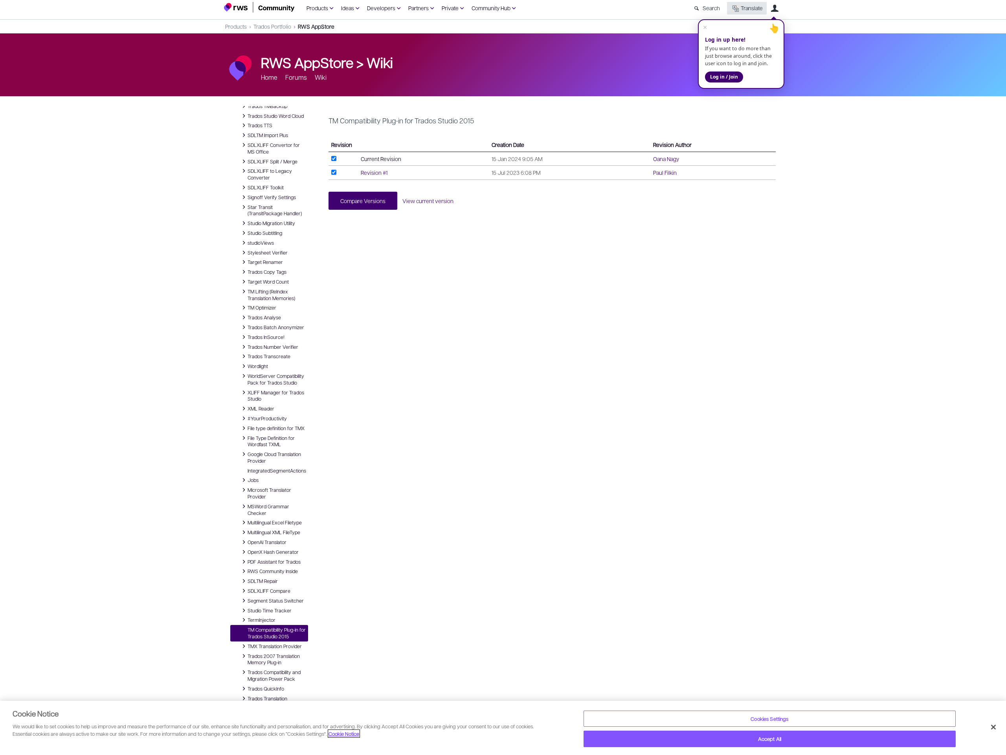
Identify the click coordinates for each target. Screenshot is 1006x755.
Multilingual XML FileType (274, 531)
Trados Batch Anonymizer (276, 326)
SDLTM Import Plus (268, 134)
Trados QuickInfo (266, 688)
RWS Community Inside (273, 570)
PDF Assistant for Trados (274, 561)
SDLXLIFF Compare (269, 590)
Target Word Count (268, 281)
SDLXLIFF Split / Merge (272, 161)
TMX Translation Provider (275, 645)
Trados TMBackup (267, 105)
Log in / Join (724, 76)
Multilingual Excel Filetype (275, 522)
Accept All (769, 738)
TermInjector (261, 619)
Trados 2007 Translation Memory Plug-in (274, 659)
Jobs (253, 479)
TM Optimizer (262, 307)
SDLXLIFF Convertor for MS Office (274, 148)
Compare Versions (363, 200)
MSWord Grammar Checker (268, 509)
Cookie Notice (344, 733)
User (774, 8)
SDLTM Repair (263, 580)
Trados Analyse (264, 317)
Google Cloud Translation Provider (274, 457)
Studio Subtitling (265, 232)
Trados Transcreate (269, 355)
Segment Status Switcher (276, 600)
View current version (427, 200)
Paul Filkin (665, 172)
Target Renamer (265, 261)
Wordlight (258, 365)
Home (269, 77)
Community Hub (491, 7)
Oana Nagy (666, 158)
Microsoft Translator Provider (269, 493)
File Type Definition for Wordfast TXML (271, 441)
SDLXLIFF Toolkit (266, 187)
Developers (381, 7)
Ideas (347, 7)
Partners (418, 7)
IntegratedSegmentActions (277, 470)
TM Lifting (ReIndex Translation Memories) (271, 294)
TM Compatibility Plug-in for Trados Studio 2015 (277, 633)
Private (450, 7)
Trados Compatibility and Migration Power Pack (274, 675)
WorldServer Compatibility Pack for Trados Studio (276, 379)
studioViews (261, 242)
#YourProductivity (267, 417)
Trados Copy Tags (267, 271)
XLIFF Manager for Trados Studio (276, 395)
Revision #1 (374, 172)
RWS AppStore (316, 26)
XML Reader (261, 408)
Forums (296, 77)
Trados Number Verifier (273, 346)
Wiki (380, 62)
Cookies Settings (769, 718)
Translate (752, 7)
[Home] (259, 7)
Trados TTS (260, 124)
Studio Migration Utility (271, 222)
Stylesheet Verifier (268, 252)
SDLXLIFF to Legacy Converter (270, 174)
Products (317, 7)
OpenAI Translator (267, 541)
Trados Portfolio (272, 26)
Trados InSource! (266, 336)
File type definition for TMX (276, 427)
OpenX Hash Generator (273, 551)
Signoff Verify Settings (272, 196)
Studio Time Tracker (270, 610)
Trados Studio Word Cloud (276, 115)
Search (711, 7)
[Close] (993, 727)
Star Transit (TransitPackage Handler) (275, 210)
